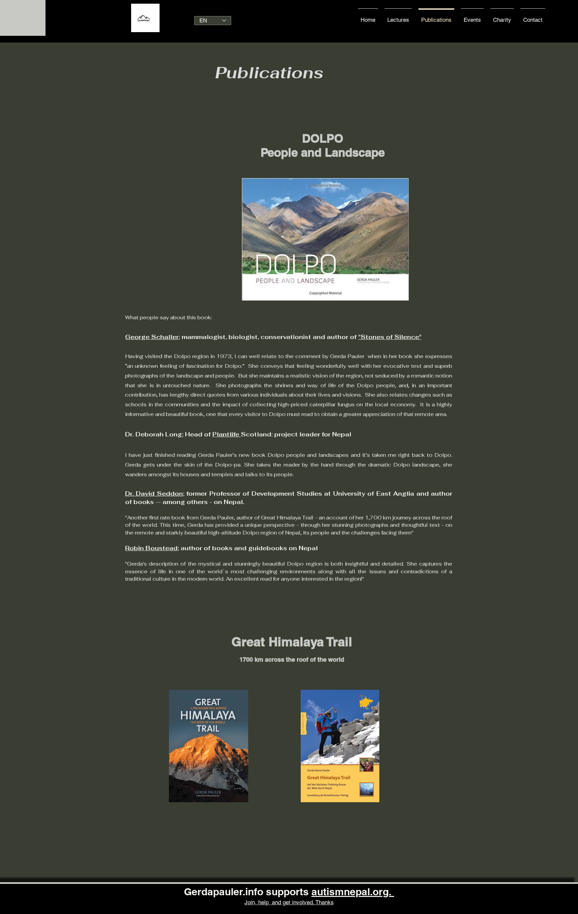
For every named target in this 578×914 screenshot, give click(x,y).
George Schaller (152, 337)
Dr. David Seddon (154, 493)
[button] (533, 16)
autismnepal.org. (352, 892)
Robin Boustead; (152, 548)
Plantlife (226, 434)
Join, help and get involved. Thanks (289, 902)
